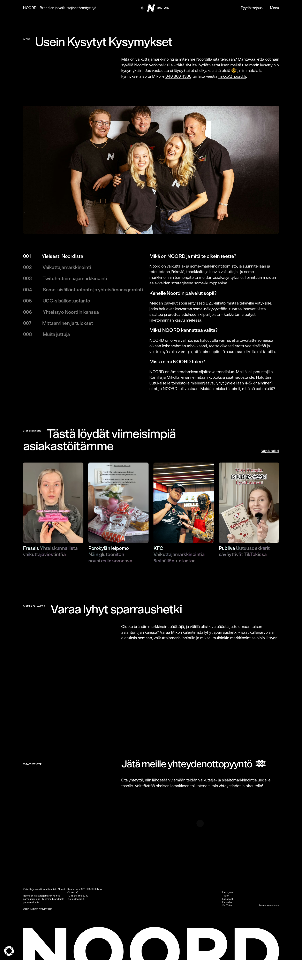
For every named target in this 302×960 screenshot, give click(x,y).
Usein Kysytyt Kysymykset (37, 909)
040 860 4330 (178, 76)
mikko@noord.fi (232, 76)
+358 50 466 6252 (77, 895)
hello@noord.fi (76, 899)
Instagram (227, 892)
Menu (274, 8)
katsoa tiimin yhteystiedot (218, 786)
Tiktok (225, 895)
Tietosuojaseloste (269, 905)
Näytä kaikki (270, 450)
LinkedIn (227, 902)
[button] (9, 951)
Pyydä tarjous (252, 8)
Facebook (227, 899)
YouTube (227, 905)
